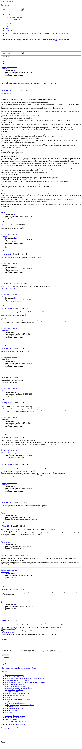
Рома (2, 602)
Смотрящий (5, 68)
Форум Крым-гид (7, 1)
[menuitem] (15, 18)
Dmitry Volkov (5, 296)
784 (15, 604)
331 (15, 298)
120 (15, 214)
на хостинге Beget (19, 724)
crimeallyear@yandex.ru (39, 185)
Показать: (5, 651)
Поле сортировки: (27, 651)
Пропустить (5, 5)
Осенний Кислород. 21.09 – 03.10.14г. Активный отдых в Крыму (35, 39)
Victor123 (4, 513)
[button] (5, 63)
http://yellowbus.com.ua (8, 288)
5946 (15, 515)
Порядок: (51, 651)
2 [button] (5, 61)
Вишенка (4, 212)
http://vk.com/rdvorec (7, 632)
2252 (15, 70)
